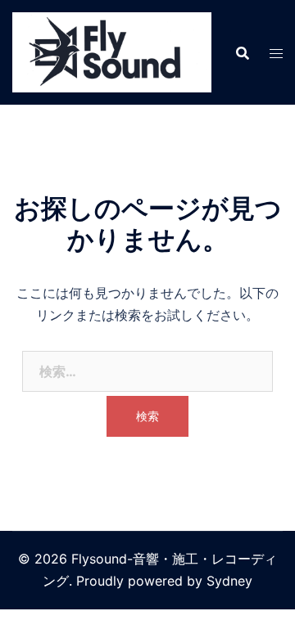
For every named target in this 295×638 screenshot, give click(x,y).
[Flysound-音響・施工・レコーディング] (111, 51)
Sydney (229, 581)
